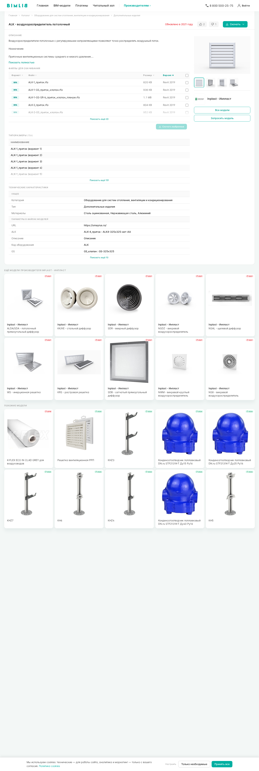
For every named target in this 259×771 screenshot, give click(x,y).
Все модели (222, 110)
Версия (168, 75)
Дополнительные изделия (127, 15)
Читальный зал (104, 5)
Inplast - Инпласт (219, 99)
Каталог (25, 15)
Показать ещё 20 (99, 119)
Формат (17, 75)
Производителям (136, 5)
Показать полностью (21, 62)
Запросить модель (222, 118)
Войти (246, 5)
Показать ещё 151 (99, 180)
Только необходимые (194, 764)
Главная (43, 5)
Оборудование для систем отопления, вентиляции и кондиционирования (71, 15)
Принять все (222, 764)
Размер (148, 75)
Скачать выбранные (173, 126)
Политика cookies (49, 765)
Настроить (170, 764)
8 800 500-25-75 (221, 5)
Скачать (235, 24)
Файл (32, 75)
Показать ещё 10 (99, 257)
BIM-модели (62, 5)
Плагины (81, 5)
